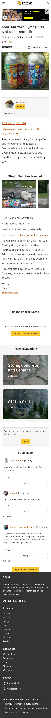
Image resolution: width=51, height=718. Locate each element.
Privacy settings (31, 703)
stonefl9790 (15, 460)
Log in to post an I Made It (25, 333)
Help (5, 662)
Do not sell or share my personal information (26, 708)
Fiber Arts (28, 37)
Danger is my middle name (22, 527)
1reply (8, 516)
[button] (3, 3)
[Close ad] (47, 11)
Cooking (7, 629)
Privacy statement (13, 703)
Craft (18, 37)
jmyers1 (13, 493)
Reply (25, 483)
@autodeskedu (14, 688)
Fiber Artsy (13, 113)
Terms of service (33, 699)
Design (6, 621)
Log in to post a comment (26, 569)
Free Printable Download (34, 235)
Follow (20, 106)
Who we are (8, 670)
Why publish (9, 654)
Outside (6, 637)
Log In (26, 441)
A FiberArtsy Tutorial (14, 123)
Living (6, 633)
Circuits (6, 613)
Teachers (7, 641)
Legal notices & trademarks (18, 712)
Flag (8, 477)
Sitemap (7, 666)
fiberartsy (9, 37)
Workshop (7, 617)
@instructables (14, 683)
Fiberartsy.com (10, 292)
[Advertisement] (25, 15)
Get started (8, 658)
